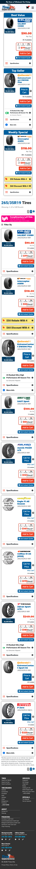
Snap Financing (6, 826)
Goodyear (4, 793)
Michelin (4, 797)
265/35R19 (11, 202)
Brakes (24, 786)
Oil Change (25, 782)
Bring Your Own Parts (28, 791)
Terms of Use (13, 865)
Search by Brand (6, 784)
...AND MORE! (26, 793)
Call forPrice (26, 459)
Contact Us (5, 811)
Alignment (25, 784)
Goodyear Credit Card (7, 819)
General (4, 790)
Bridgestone (5, 801)
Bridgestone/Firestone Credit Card (11, 823)
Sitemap (4, 813)
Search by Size (5, 782)
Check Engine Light (27, 789)
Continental (5, 792)
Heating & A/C (26, 788)
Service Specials (26, 801)
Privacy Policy (5, 865)
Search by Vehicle (6, 780)
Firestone (4, 803)
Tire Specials (25, 799)
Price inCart (24, 91)
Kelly (3, 795)
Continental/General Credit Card (10, 821)
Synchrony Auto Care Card (9, 824)
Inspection (25, 780)
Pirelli (3, 799)
